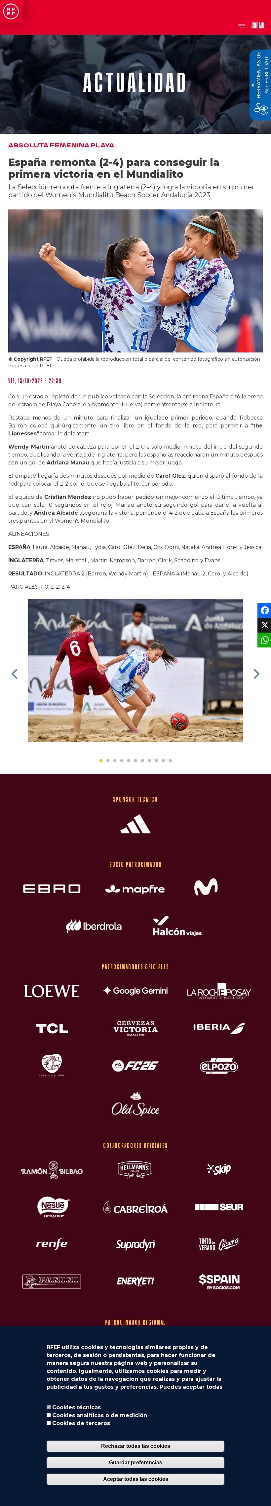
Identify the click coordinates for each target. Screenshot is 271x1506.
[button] (15, 673)
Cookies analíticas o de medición (99, 1415)
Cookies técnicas (76, 1407)
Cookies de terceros (81, 1423)
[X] (263, 624)
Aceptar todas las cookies (135, 1479)
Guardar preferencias (135, 1462)
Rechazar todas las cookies (135, 1446)
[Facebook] (263, 610)
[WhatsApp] (263, 639)
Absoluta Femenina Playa (61, 145)
